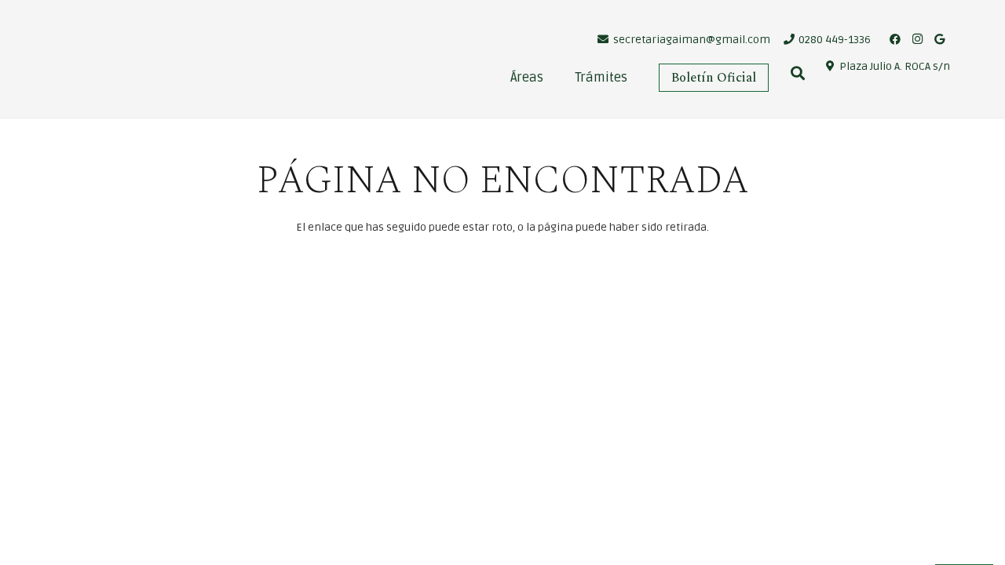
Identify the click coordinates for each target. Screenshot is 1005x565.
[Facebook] (895, 39)
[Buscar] (797, 73)
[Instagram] (917, 39)
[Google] (939, 39)
